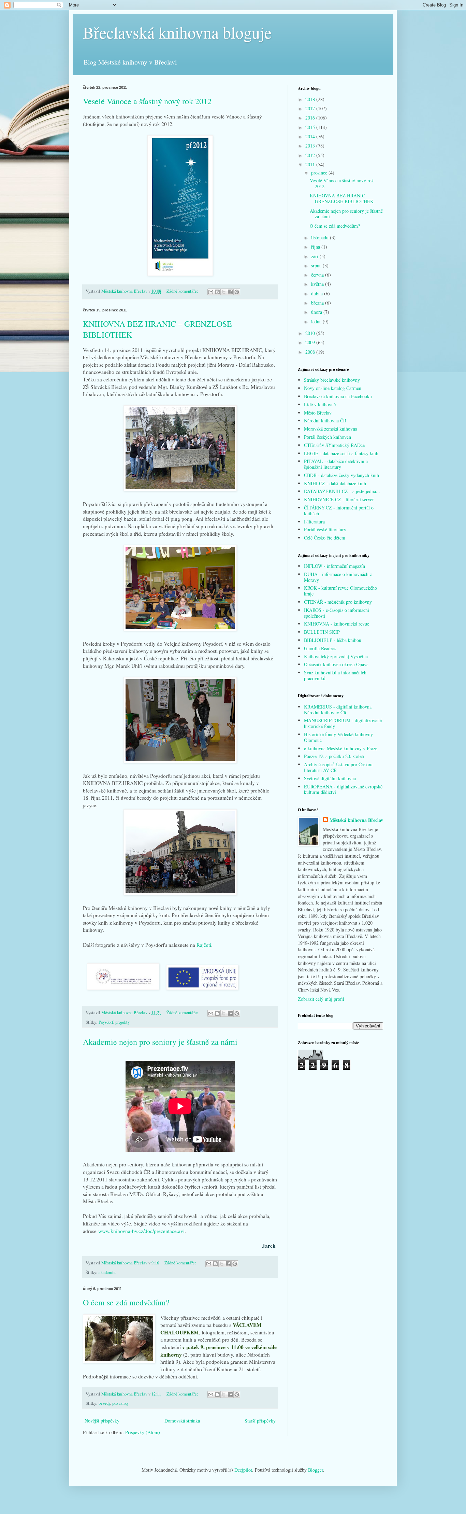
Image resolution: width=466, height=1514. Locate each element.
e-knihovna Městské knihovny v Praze (340, 748)
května (318, 284)
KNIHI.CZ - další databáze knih (335, 483)
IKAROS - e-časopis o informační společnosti (336, 613)
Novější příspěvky (102, 1420)
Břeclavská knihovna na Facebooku (338, 396)
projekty (122, 1022)
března (318, 302)
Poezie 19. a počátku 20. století (334, 756)
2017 (310, 108)
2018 (310, 99)
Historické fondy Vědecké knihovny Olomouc (338, 737)
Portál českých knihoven (327, 437)
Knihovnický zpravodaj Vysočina (336, 656)
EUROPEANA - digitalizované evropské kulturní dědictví (343, 789)
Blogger (315, 1470)
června (318, 274)
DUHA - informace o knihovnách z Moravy (338, 577)
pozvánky (120, 1403)
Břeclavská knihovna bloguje (177, 32)
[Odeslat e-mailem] (210, 292)
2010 (310, 333)
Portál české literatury (325, 529)
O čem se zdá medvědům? (126, 1302)
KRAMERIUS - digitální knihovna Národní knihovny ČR (338, 709)
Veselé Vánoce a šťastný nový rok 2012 (147, 101)
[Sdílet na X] (223, 292)
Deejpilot (243, 1470)
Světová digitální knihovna (330, 778)
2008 (310, 352)
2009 (310, 342)
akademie (107, 1272)
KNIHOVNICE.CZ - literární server (339, 499)
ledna (317, 321)
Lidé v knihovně (320, 404)
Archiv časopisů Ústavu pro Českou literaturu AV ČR (338, 767)
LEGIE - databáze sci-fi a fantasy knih (341, 453)
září (315, 256)
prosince (320, 172)
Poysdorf (106, 1022)
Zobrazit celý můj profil (321, 999)
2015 (310, 127)
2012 (310, 155)
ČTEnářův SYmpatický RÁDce (334, 445)
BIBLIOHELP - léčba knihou (332, 640)
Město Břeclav (318, 412)
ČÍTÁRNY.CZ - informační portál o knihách (339, 510)
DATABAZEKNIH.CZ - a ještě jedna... (342, 491)
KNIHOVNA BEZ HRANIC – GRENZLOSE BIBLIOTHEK (342, 198)
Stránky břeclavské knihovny (332, 380)
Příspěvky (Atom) (142, 1432)
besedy (104, 1403)
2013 (310, 145)
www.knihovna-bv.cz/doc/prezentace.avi (141, 1231)
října (316, 246)
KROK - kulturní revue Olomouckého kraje (340, 591)
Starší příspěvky (260, 1420)
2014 (310, 136)
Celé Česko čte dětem (324, 537)
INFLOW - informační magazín (334, 566)
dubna (317, 293)
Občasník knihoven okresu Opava (336, 664)
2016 (310, 117)
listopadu (320, 237)
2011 (310, 164)
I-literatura (314, 521)
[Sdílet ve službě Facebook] (230, 292)
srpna (317, 265)
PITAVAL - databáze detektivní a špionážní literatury (336, 464)
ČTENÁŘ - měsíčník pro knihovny (338, 602)
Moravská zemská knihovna (330, 428)
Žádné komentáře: (182, 291)
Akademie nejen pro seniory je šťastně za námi (160, 1041)
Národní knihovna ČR (325, 420)
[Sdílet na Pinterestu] (236, 292)
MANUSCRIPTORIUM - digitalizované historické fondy (343, 723)
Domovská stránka (182, 1420)
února (317, 312)
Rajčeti (203, 944)
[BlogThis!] (217, 292)
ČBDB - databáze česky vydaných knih (341, 475)
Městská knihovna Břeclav (356, 820)
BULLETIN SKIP (322, 632)
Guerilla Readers (320, 648)
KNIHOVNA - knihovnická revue (336, 623)
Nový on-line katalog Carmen (332, 388)
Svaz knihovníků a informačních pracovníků (335, 675)
